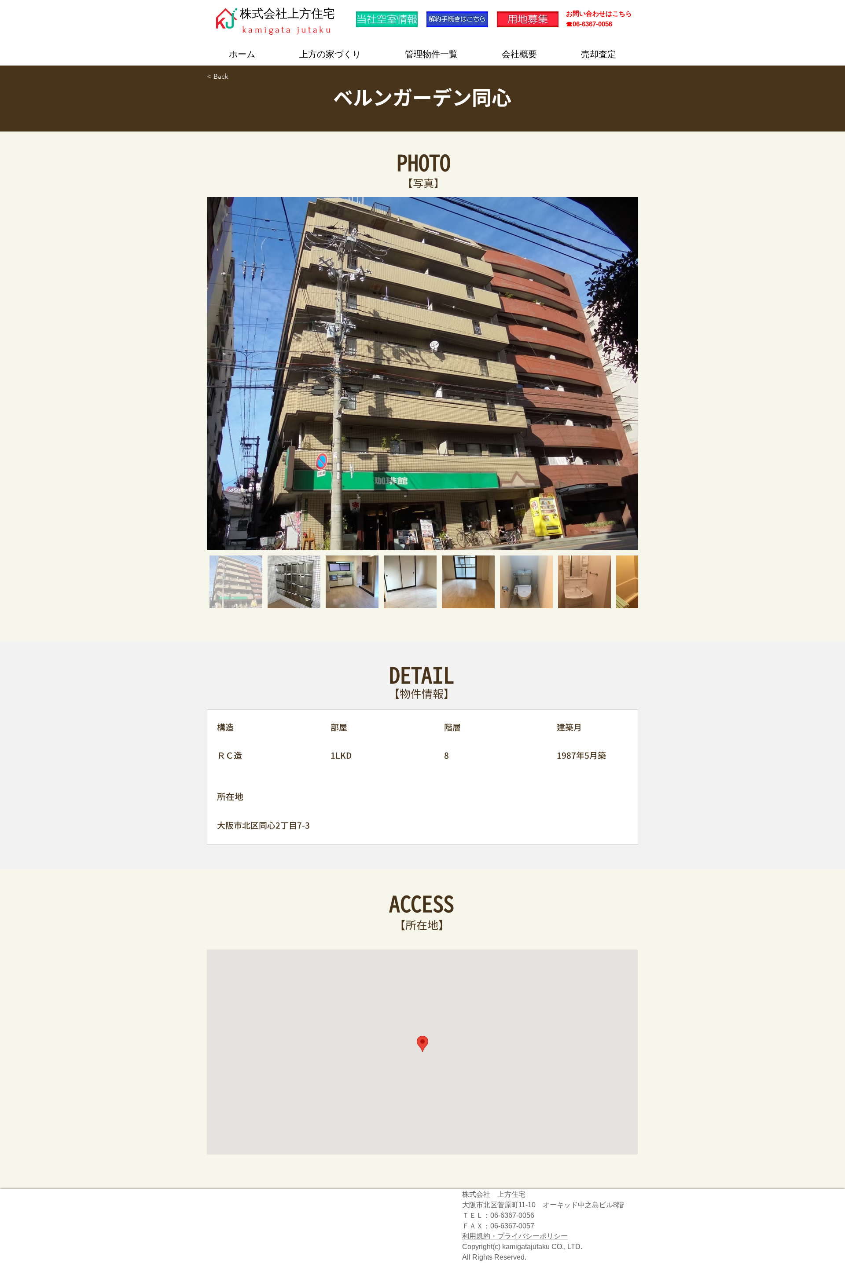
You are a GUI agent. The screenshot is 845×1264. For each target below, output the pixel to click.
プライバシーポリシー (532, 1236)
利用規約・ (479, 1236)
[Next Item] (623, 373)
